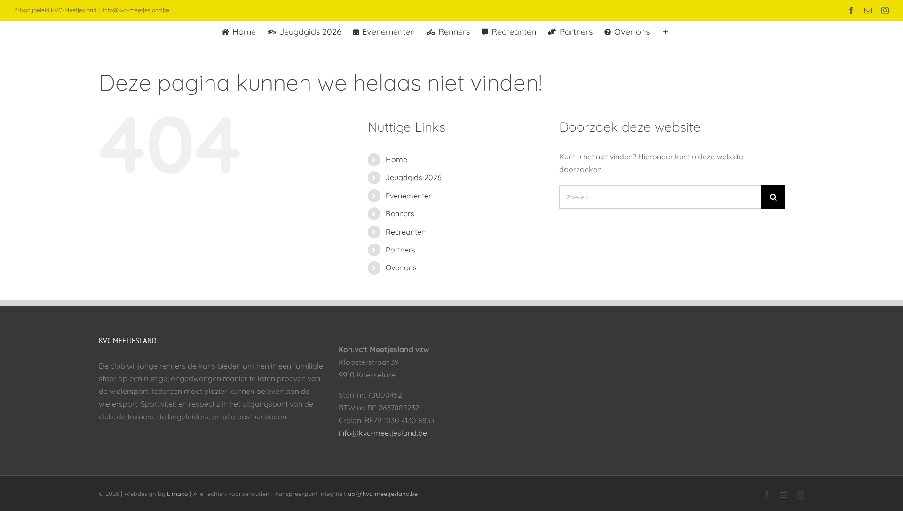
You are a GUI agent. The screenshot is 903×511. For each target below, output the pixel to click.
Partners (400, 249)
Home (396, 159)
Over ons (401, 267)
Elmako (177, 493)
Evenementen (409, 195)
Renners (400, 213)
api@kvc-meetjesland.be (383, 493)
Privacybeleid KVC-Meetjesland (55, 10)
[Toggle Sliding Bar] (665, 31)
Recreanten (406, 231)
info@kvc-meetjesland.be (136, 10)
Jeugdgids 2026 (414, 177)
